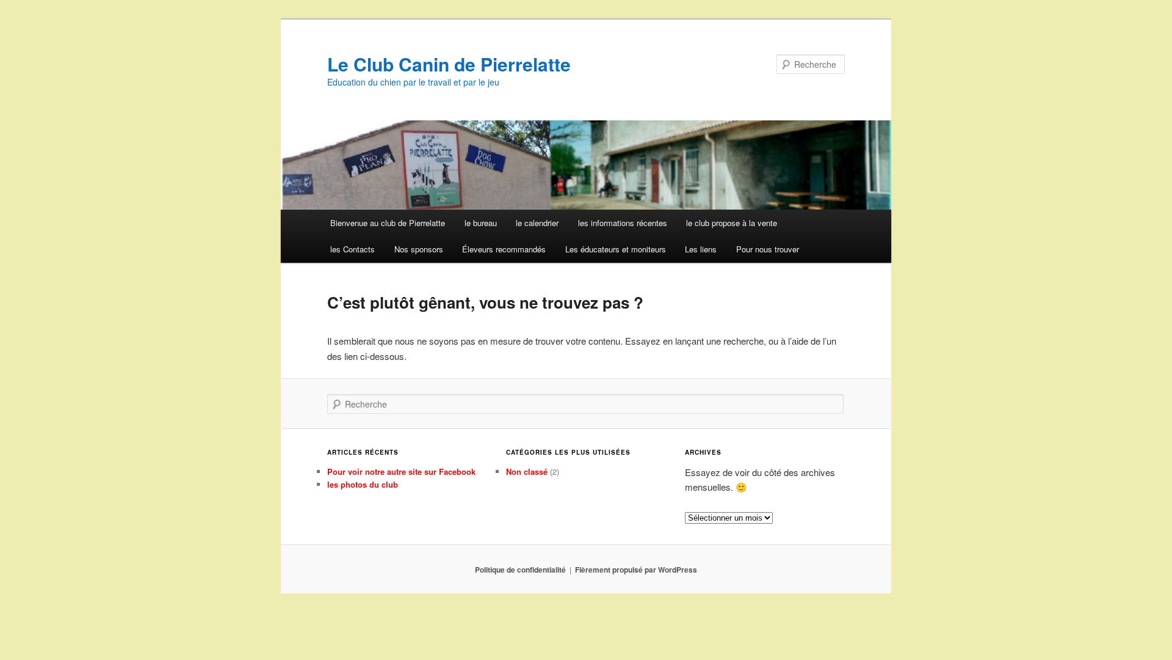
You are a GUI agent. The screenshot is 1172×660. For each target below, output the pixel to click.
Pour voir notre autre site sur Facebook (401, 471)
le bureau (481, 223)
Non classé (527, 471)
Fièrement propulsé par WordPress (636, 569)
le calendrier (537, 223)
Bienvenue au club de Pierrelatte (387, 223)
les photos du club (362, 484)
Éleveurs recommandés (504, 249)
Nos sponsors (418, 249)
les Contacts (352, 249)
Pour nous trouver (767, 249)
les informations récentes (622, 223)
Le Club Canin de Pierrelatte (449, 64)
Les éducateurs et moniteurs (615, 249)
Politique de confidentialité (520, 569)
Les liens (701, 249)
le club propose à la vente (731, 223)
